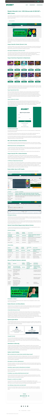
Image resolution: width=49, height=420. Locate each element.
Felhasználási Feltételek (23, 410)
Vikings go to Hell (23, 77)
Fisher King (36, 65)
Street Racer (29, 77)
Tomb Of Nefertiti (30, 65)
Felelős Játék (29, 410)
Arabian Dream (10, 77)
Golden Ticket (37, 77)
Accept (38, 1)
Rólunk (19, 410)
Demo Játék (10, 68)
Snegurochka (23, 65)
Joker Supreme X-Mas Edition (17, 78)
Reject (35, 1)
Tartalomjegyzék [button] (12, 20)
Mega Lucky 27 (16, 65)
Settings (41, 1)
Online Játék (10, 81)
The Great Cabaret (10, 65)
